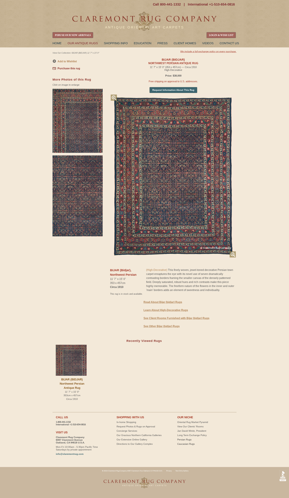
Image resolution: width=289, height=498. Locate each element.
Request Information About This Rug (173, 90)
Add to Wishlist (67, 61)
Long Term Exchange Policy (192, 435)
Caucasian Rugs (186, 444)
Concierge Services (127, 430)
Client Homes (185, 43)
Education (142, 43)
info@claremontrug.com (69, 454)
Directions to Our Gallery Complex (135, 444)
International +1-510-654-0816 (211, 4)
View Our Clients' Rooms (190, 426)
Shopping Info (116, 43)
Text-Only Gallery (181, 471)
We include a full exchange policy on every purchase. (208, 51)
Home (57, 43)
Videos (208, 43)
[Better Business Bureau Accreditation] (282, 476)
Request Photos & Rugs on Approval (136, 426)
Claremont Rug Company (144, 21)
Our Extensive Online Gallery (132, 439)
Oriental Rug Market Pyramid (192, 422)
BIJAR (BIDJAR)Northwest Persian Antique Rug (72, 383)
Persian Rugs (184, 439)
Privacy (169, 471)
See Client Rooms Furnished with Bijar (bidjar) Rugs (176, 318)
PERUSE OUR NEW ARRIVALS (73, 35)
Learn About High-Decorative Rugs (165, 310)
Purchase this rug (69, 68)
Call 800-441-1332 (167, 4)
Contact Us (229, 43)
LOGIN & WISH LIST (221, 35)
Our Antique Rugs (83, 43)
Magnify (114, 97)
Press (162, 43)
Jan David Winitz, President (191, 430)
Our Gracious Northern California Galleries (139, 435)
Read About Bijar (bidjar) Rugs (162, 302)
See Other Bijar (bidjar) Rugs (161, 326)
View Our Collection (62, 53)
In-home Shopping (126, 422)
